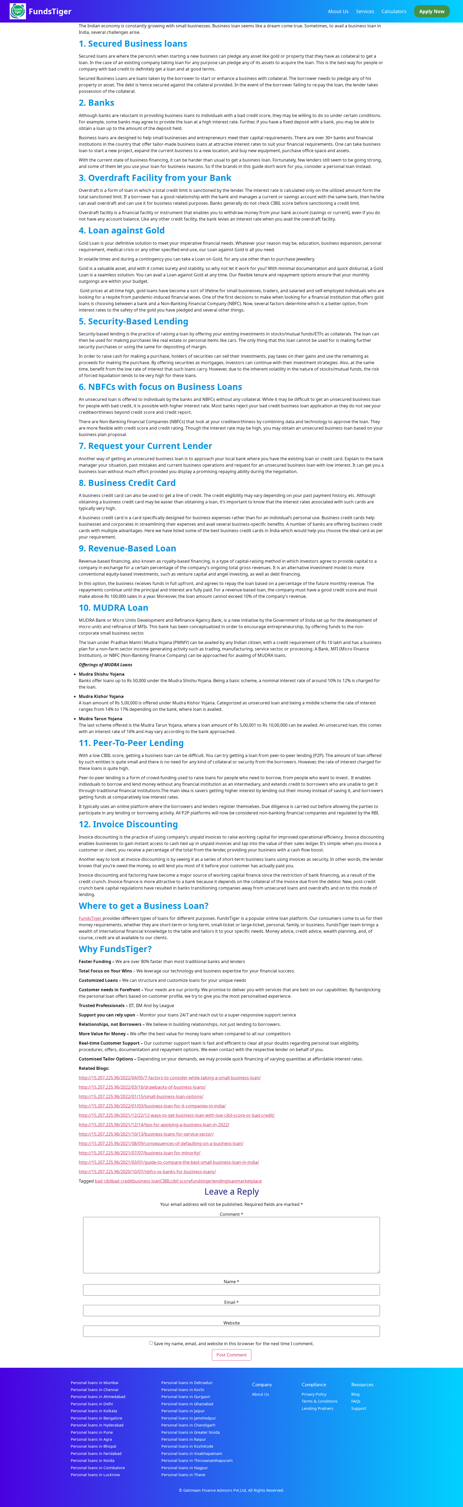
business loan (146, 1181)
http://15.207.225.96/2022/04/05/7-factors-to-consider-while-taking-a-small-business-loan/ (170, 1078)
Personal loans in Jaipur (183, 1410)
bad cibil (103, 1181)
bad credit (122, 1181)
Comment (231, 1214)
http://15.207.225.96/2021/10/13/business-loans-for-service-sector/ (146, 1134)
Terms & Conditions (320, 1401)
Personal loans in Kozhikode (187, 1446)
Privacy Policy (314, 1394)
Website (231, 1323)
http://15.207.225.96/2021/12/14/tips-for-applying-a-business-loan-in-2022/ (154, 1125)
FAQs (355, 1401)
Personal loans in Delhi (92, 1403)
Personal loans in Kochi (182, 1389)
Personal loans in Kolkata (94, 1410)
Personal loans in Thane (183, 1474)
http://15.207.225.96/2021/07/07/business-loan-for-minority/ (139, 1153)
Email (231, 1302)
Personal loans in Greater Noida (190, 1432)
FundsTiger (50, 11)
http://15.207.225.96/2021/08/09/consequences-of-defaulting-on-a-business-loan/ (161, 1143)
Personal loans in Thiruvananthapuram (197, 1460)
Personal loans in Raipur (183, 1439)
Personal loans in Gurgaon (185, 1396)
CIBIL (165, 1181)
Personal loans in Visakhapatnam (191, 1453)
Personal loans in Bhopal (93, 1446)
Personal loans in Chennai (94, 1389)
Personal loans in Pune (92, 1432)
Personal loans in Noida (92, 1460)
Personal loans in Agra (91, 1439)
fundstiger (201, 1181)
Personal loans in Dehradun (186, 1382)
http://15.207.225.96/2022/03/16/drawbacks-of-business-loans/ (142, 1087)
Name (231, 1281)
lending (219, 1181)
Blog (355, 1394)
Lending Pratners (317, 1408)
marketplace (249, 1181)
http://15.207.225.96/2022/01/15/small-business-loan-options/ (141, 1096)
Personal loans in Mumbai (94, 1382)
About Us (338, 11)
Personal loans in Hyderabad (97, 1425)
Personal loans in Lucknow (95, 1474)
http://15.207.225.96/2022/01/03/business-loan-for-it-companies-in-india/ (152, 1106)
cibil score (180, 1181)
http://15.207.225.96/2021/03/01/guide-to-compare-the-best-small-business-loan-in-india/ (169, 1162)
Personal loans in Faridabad (96, 1453)
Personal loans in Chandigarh (188, 1425)
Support (358, 1408)
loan (231, 1181)
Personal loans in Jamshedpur (188, 1418)
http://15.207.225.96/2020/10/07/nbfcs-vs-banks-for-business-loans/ (147, 1172)
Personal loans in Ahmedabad (98, 1396)
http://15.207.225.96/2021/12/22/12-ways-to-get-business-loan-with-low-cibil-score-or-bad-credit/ (177, 1115)
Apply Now (432, 11)
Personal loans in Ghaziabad (187, 1403)
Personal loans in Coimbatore (98, 1467)
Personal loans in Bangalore (96, 1418)
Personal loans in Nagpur (184, 1467)
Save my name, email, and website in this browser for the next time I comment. (234, 1343)
